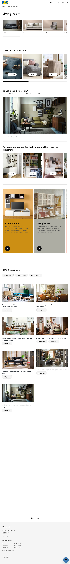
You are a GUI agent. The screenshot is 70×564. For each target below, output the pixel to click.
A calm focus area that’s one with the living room (51, 338)
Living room (16, 6)
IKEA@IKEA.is (5, 532)
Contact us (5, 536)
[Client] (55, 2)
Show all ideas (8, 275)
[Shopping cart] (63, 2)
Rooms (8, 6)
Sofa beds (5, 33)
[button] (12, 74)
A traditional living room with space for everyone (51, 370)
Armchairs (46, 33)
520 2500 (4, 534)
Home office (35, 275)
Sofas (24, 33)
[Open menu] (67, 2)
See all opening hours (8, 550)
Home (3, 6)
